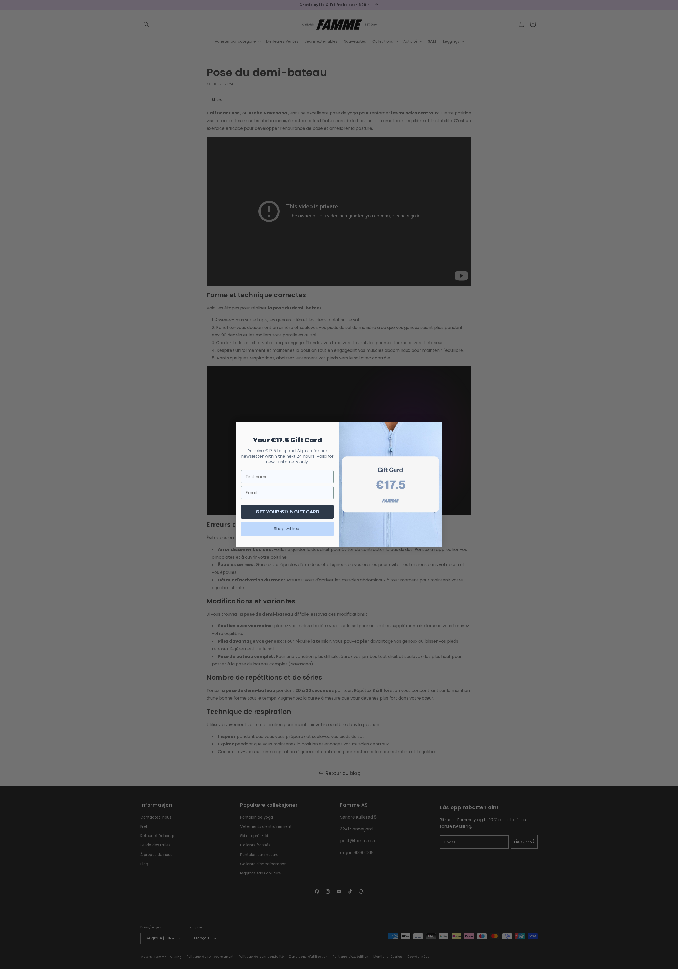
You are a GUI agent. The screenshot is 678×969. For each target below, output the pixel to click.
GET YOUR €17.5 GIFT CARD (287, 511)
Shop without (287, 529)
